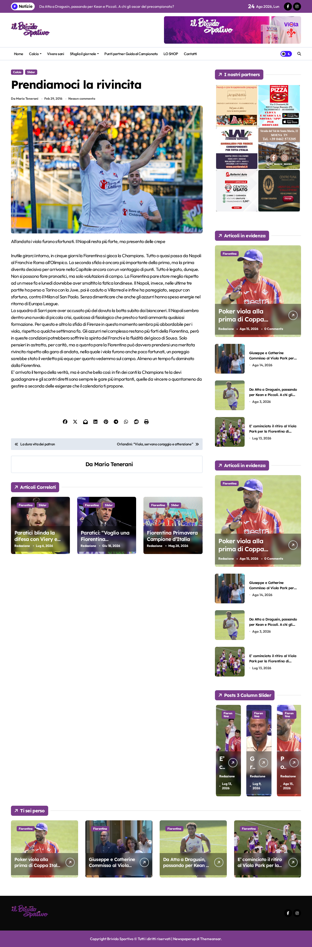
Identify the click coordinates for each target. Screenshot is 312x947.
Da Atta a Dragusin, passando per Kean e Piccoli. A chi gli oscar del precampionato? (273, 394)
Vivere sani (55, 53)
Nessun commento (81, 98)
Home (18, 53)
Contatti (190, 53)
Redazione (22, 546)
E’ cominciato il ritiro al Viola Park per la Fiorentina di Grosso (272, 431)
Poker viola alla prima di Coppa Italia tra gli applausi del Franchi (249, 323)
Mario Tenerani (113, 464)
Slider (31, 72)
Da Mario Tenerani (24, 98)
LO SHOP (171, 53)
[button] (296, 750)
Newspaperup (184, 938)
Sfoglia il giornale (83, 53)
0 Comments (273, 329)
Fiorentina (26, 505)
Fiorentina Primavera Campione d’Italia (172, 536)
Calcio (34, 53)
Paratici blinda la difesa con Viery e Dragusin (35, 539)
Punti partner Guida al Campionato (131, 53)
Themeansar (210, 938)
